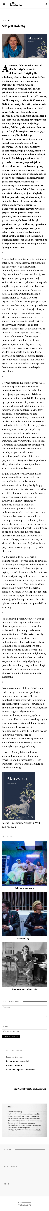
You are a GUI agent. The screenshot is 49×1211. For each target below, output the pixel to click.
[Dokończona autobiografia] (24, 964)
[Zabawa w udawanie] (24, 863)
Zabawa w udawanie (24, 888)
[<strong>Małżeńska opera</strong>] (24, 914)
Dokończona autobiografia (24, 989)
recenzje (7, 21)
